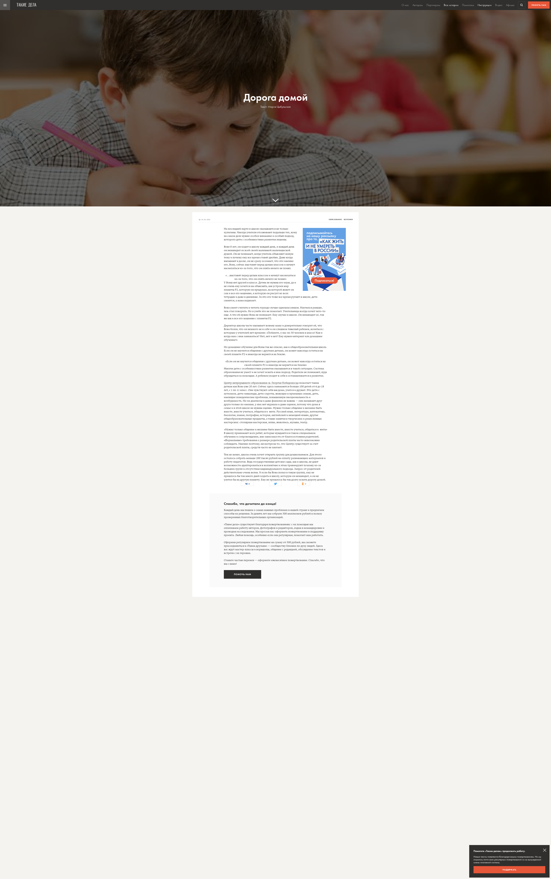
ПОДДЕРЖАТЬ (509, 869)
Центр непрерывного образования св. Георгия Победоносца (261, 383)
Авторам (418, 5)
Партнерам (433, 5)
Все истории (451, 5)
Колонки (348, 219)
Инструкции (485, 5)
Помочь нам (538, 5)
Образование (335, 219)
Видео (498, 5)
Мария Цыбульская (279, 107)
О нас (405, 5)
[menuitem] (5, 5)
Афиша (510, 5)
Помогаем (468, 5)
